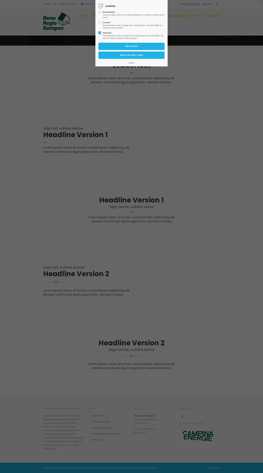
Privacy (131, 63)
